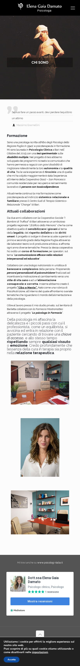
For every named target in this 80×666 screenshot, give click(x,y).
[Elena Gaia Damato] (40, 8)
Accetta (12, 659)
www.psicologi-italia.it (50, 562)
